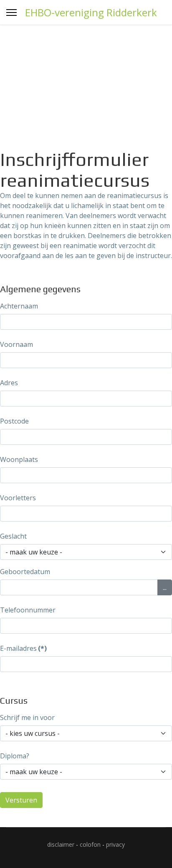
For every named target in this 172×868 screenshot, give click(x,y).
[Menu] (11, 12)
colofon (90, 844)
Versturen (21, 800)
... (165, 587)
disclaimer (60, 844)
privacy (115, 844)
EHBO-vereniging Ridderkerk (91, 13)
